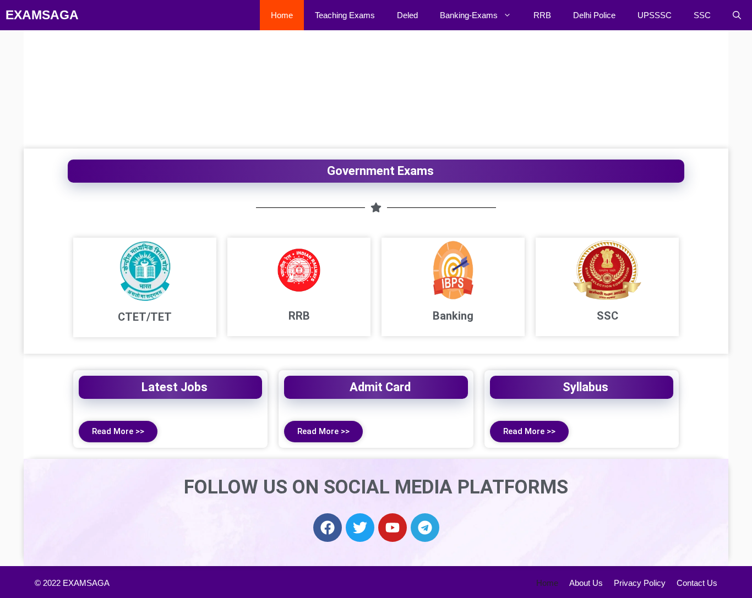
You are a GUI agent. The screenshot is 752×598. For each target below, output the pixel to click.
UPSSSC (654, 15)
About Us (586, 583)
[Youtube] (392, 527)
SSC (702, 15)
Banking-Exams (469, 15)
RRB (542, 15)
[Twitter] (360, 527)
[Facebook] (327, 527)
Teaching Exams (345, 15)
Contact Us (697, 583)
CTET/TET (145, 316)
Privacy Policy (640, 583)
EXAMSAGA (42, 15)
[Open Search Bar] (737, 15)
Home (282, 15)
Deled (407, 15)
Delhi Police (594, 15)
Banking (453, 315)
